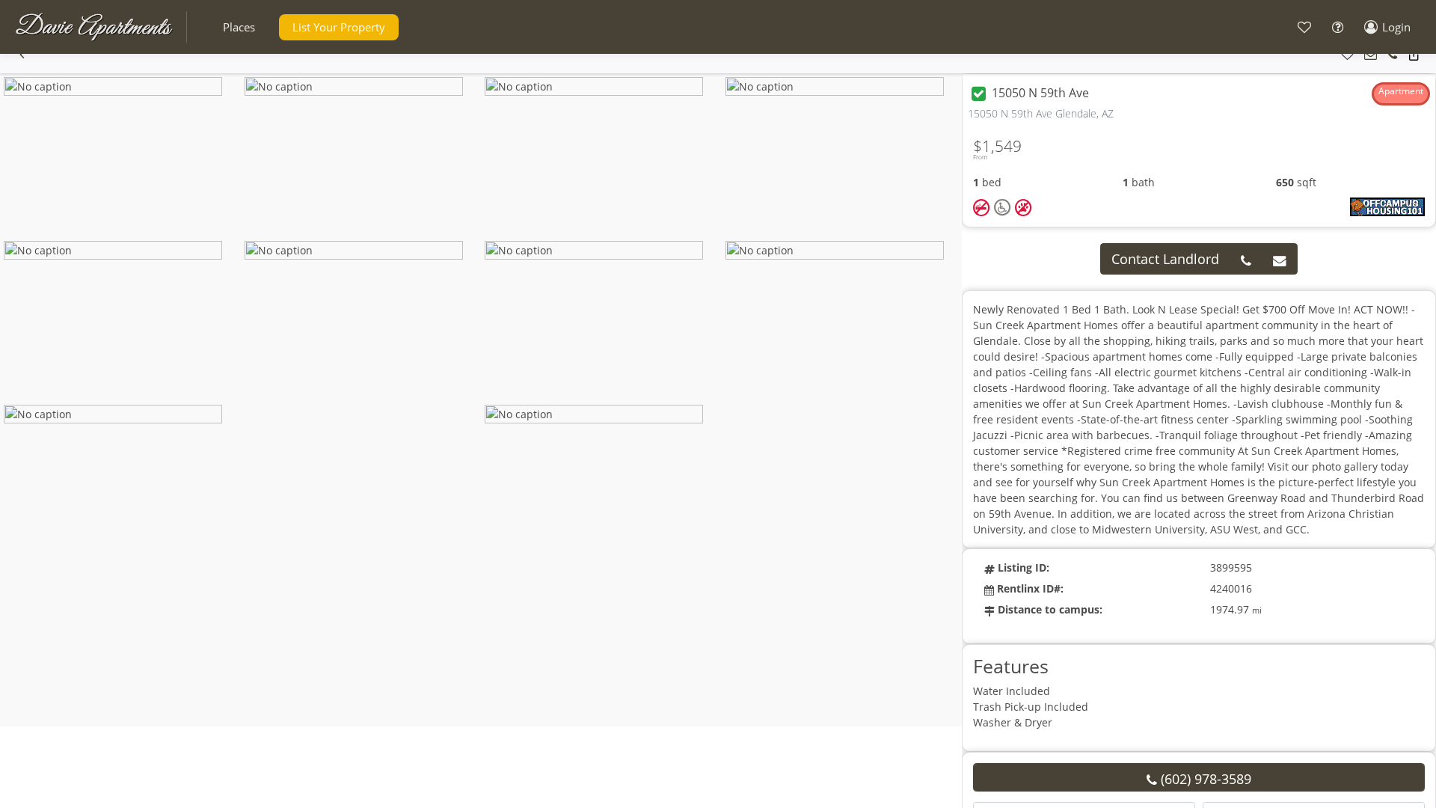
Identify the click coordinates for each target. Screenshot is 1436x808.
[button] (239, 27)
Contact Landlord (1165, 259)
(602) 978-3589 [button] (1204, 779)
